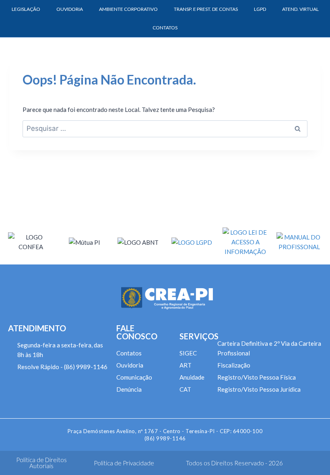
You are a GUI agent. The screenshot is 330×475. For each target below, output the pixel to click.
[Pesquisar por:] (165, 128)
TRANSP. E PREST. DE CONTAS (206, 9)
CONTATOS (165, 28)
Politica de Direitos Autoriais (41, 462)
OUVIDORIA (69, 9)
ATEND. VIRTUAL (300, 9)
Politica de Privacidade (124, 463)
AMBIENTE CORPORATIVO (128, 9)
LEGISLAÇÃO (26, 9)
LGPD (260, 9)
